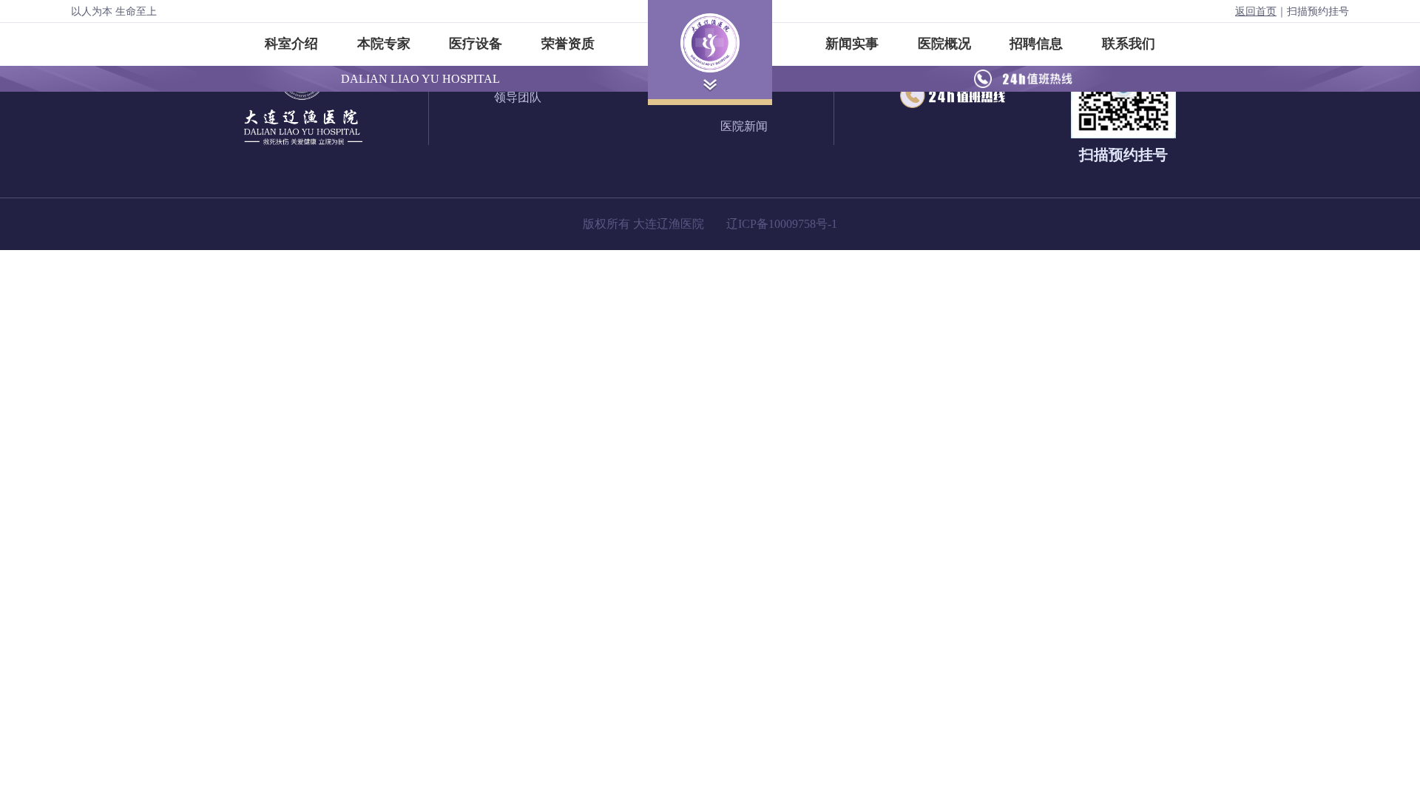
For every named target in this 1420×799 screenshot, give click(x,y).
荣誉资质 (568, 43)
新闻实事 (852, 43)
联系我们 (1128, 43)
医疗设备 (475, 43)
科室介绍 (291, 43)
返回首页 (1256, 11)
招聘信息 (1036, 43)
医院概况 (944, 43)
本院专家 (383, 43)
